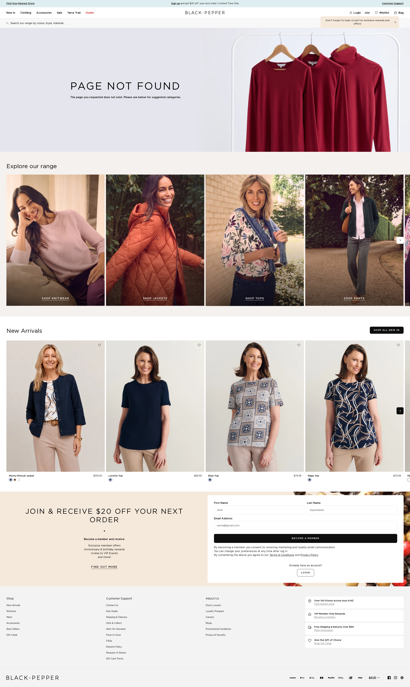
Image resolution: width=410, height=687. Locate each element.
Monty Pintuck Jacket (21, 476)
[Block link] (55, 240)
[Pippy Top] (354, 406)
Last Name (314, 503)
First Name (221, 503)
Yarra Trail (73, 13)
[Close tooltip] (395, 22)
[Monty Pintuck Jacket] (55, 406)
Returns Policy (114, 647)
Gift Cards (11, 635)
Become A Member (305, 538)
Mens (9, 617)
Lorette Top (116, 476)
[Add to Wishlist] (99, 345)
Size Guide (112, 611)
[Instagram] (395, 677)
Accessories (44, 13)
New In (10, 13)
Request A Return (116, 653)
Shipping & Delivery (116, 617)
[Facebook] (389, 677)
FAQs (109, 641)
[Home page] (205, 12)
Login (357, 13)
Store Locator (213, 605)
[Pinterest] (402, 677)
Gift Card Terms (114, 659)
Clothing (25, 13)
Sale (59, 13)
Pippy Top (313, 476)
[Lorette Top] (155, 406)
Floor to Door (113, 635)
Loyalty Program (215, 611)
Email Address (223, 518)
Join (367, 13)
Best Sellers (13, 629)
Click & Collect (114, 623)
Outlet (90, 13)
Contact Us (112, 605)
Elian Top (213, 476)
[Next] (400, 240)
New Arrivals (13, 605)
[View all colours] (15, 479)
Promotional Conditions (218, 629)
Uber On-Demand (115, 629)
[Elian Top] (255, 406)
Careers (210, 617)
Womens (11, 611)
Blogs (209, 623)
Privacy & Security (216, 635)
